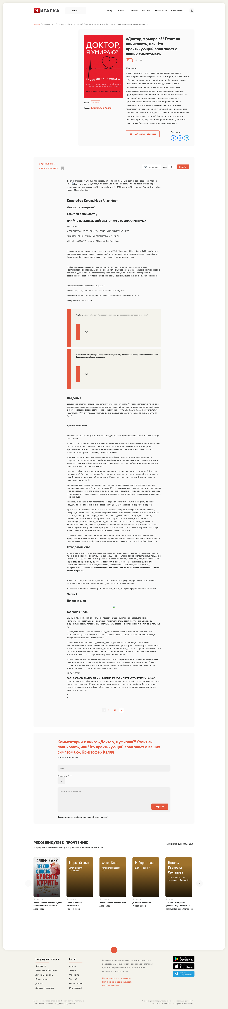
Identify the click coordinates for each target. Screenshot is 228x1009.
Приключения (42, 979)
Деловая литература (44, 988)
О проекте (133, 10)
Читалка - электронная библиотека (179, 1003)
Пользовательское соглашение (116, 978)
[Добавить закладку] (62, 168)
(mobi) (146, 187)
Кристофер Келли (101, 108)
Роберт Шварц (139, 905)
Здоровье (60, 24)
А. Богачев (110, 187)
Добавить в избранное (145, 133)
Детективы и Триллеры (46, 970)
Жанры (121, 10)
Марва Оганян (73, 908)
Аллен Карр (39, 908)
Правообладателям (111, 985)
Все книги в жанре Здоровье (180, 844)
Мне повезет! (177, 10)
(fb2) (132, 187)
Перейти (183, 167)
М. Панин (100, 187)
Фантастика (40, 966)
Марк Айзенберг (81, 190)
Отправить (160, 806)
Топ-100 (146, 10)
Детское (39, 983)
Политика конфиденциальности (117, 981)
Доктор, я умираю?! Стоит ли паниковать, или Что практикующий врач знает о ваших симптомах (107, 24)
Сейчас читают (160, 10)
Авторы (110, 10)
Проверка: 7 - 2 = (66, 776)
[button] (191, 10)
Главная (37, 24)
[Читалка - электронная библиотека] (47, 10)
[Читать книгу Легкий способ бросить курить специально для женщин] (47, 877)
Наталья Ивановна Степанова (179, 908)
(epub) (138, 187)
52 (115, 710)
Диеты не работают (141, 902)
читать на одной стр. (48, 168)
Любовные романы (44, 974)
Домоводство (47, 24)
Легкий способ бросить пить (112, 902)
